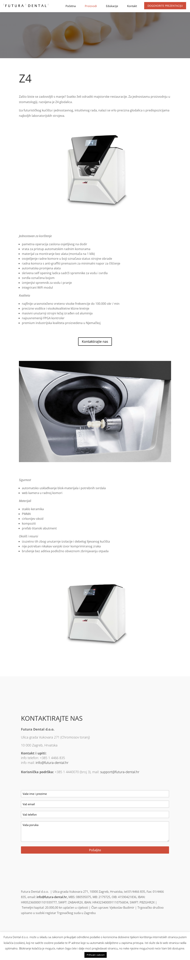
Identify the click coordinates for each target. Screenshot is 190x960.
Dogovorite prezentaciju (165, 5)
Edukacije (112, 6)
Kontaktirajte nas (95, 341)
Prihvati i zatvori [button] (95, 954)
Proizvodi (91, 6)
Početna (70, 6)
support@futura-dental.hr (119, 772)
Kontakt (132, 6)
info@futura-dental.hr (52, 762)
